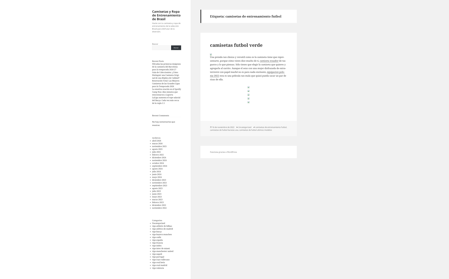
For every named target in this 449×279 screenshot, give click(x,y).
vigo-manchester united (162, 251)
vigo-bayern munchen (162, 234)
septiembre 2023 (159, 185)
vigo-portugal (158, 257)
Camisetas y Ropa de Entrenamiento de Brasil (166, 15)
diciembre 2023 (159, 180)
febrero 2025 (158, 154)
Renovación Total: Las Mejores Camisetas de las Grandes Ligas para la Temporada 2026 (166, 83)
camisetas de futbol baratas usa (224, 130)
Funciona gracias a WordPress (223, 152)
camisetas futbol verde (236, 45)
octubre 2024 (158, 163)
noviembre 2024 (159, 160)
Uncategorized (158, 223)
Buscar (155, 44)
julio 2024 (156, 171)
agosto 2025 (157, 149)
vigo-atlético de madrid (162, 229)
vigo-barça (157, 231)
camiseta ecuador (269, 60)
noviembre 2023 (159, 182)
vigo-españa (157, 240)
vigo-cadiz (156, 237)
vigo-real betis (158, 262)
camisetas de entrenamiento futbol (271, 127)
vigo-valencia (158, 268)
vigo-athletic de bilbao (162, 226)
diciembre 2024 (159, 157)
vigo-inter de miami (161, 248)
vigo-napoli (157, 254)
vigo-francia (157, 243)
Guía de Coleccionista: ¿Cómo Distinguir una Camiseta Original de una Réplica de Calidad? (165, 75)
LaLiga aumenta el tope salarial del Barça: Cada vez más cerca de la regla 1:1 (166, 100)
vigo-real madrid (159, 265)
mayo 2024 (157, 177)
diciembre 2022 (159, 205)
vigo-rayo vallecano (161, 259)
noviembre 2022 (159, 208)
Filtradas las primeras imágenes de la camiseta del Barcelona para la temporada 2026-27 (166, 67)
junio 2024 (156, 174)
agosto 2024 (157, 168)
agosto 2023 (157, 188)
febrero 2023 (158, 202)
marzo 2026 (157, 143)
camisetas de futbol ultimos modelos (255, 130)
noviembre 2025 (159, 146)
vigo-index (156, 245)
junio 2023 (156, 194)
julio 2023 (156, 191)
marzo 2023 (157, 199)
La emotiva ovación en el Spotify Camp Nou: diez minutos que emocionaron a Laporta (166, 92)
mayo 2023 (157, 196)
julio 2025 (156, 152)
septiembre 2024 (159, 166)
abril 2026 (156, 140)
